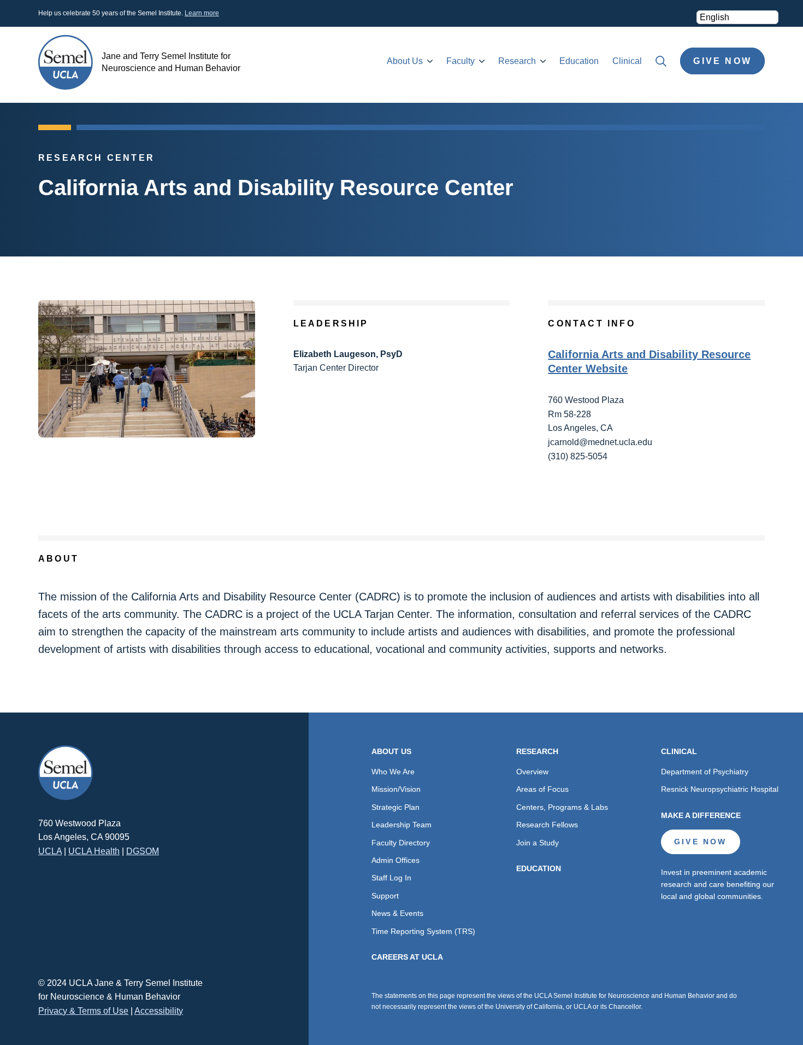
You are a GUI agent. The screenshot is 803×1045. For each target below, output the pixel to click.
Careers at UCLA (407, 957)
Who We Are (393, 771)
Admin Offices (395, 860)
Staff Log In (391, 877)
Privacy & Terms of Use (83, 1010)
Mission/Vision (396, 789)
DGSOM (142, 851)
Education (579, 61)
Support (385, 895)
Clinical (627, 61)
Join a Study (537, 842)
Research (517, 61)
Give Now (722, 61)
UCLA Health (94, 851)
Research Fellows (547, 824)
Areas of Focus (542, 789)
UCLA (50, 851)
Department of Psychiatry (704, 771)
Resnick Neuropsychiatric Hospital (719, 789)
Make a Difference (701, 815)
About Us (405, 61)
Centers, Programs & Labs (562, 807)
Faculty (460, 61)
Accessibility (158, 1010)
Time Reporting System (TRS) (423, 931)
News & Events (397, 913)
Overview (532, 771)
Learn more (202, 13)
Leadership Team (401, 824)
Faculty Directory (400, 842)
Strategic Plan (395, 807)
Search (661, 61)
